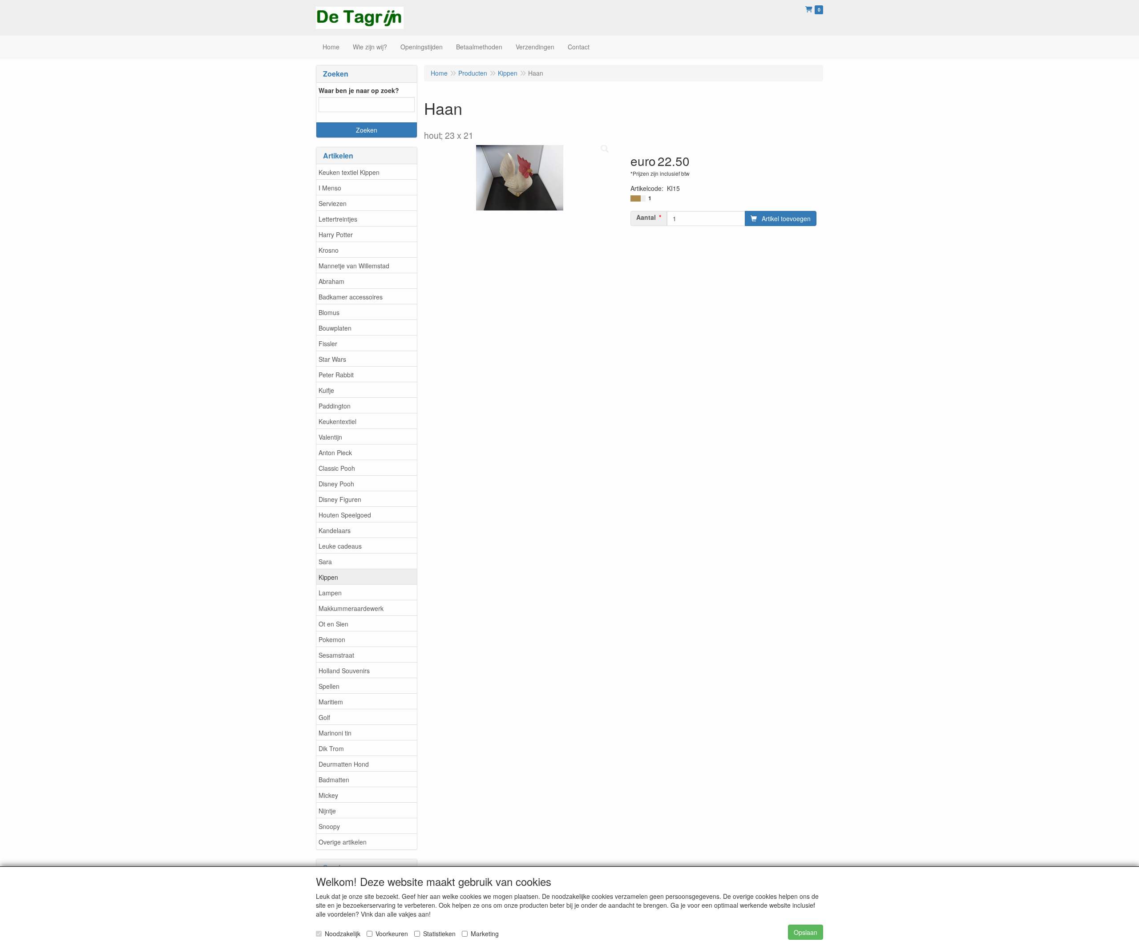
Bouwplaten (335, 327)
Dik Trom (331, 748)
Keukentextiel (337, 421)
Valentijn (330, 437)
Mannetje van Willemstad (354, 265)
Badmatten (334, 779)
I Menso (330, 187)
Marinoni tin (335, 732)
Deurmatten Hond (344, 764)
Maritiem (331, 701)
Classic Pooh (337, 468)
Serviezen (333, 203)
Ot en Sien (333, 623)
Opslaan (805, 932)
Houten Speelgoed (345, 514)
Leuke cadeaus (340, 546)
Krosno (329, 250)
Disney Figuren (340, 499)
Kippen (328, 577)
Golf (324, 717)
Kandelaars (335, 530)
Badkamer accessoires (351, 296)
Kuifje (326, 390)
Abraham (331, 281)
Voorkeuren (392, 933)
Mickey (328, 795)
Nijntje (327, 810)
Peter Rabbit (336, 374)
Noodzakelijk (342, 933)
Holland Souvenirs (344, 670)
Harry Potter (336, 234)
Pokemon (332, 639)
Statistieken (439, 933)
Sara (325, 561)
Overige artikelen (343, 841)
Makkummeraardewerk (351, 608)
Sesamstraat (336, 655)
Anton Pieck (335, 452)
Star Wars (332, 359)
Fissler (328, 343)
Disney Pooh (336, 483)
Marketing (485, 933)
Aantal (646, 217)
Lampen (330, 592)
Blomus (329, 312)
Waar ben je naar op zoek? (359, 90)
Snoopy (329, 826)
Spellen (329, 686)
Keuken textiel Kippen (349, 172)
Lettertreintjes (338, 218)
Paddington (335, 405)
